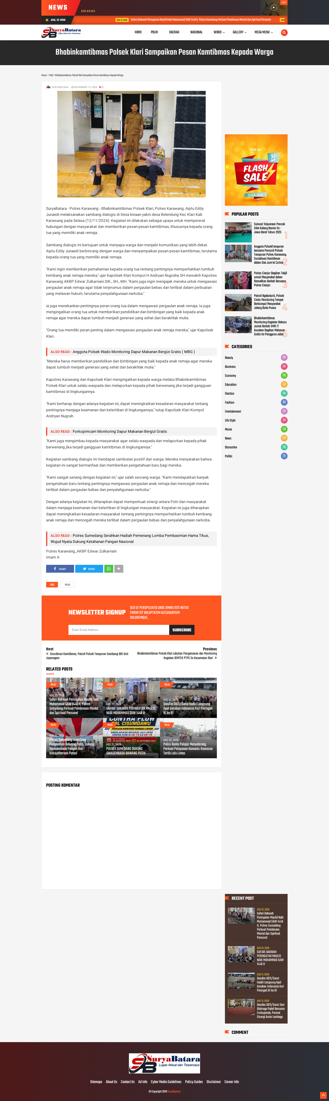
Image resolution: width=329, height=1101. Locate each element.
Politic (228, 456)
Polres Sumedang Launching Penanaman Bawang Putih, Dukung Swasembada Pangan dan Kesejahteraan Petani (71, 747)
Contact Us (128, 1082)
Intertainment (233, 412)
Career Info (231, 1082)
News (228, 438)
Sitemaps (96, 1082)
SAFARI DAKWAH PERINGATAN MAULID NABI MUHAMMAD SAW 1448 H (131, 711)
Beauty (229, 358)
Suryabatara (174, 1091)
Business (230, 367)
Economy (230, 376)
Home (138, 32)
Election (229, 394)
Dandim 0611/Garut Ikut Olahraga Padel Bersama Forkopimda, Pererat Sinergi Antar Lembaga (271, 1011)
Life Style (230, 421)
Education (231, 385)
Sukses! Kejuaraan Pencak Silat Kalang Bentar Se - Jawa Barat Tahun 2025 (269, 228)
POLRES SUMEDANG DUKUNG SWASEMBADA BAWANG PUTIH (125, 751)
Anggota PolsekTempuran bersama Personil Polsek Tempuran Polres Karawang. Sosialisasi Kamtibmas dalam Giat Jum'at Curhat (270, 255)
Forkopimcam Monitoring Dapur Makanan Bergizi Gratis (120, 431)
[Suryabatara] (164, 1073)
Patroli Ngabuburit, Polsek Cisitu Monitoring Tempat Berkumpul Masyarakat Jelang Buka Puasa (269, 302)
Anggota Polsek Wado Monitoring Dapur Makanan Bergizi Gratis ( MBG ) (134, 351)
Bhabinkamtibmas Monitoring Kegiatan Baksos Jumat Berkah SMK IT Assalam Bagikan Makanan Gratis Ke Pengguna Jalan (270, 326)
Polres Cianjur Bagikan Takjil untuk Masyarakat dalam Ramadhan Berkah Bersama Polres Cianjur (270, 279)
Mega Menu (262, 32)
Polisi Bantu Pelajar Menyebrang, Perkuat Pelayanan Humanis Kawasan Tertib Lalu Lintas (188, 749)
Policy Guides (194, 1082)
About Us (111, 1082)
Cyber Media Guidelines (166, 1082)
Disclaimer (214, 1082)
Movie (228, 430)
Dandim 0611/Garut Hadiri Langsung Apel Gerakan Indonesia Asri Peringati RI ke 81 (188, 708)
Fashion (229, 403)
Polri (67, 585)
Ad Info (142, 1082)
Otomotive (231, 447)
